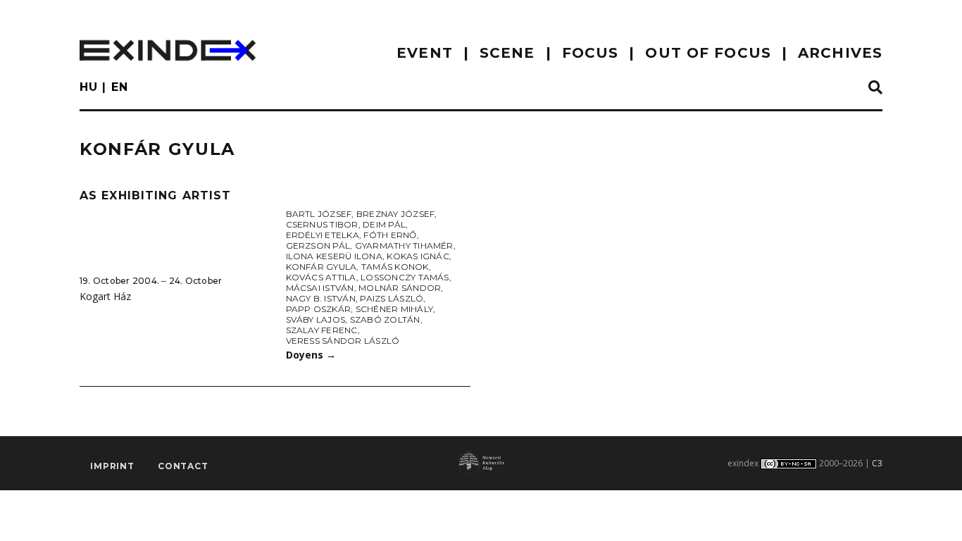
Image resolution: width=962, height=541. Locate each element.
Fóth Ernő (389, 235)
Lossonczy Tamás (405, 277)
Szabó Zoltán (385, 319)
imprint (112, 466)
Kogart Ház (105, 296)
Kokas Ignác (418, 256)
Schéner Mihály (394, 309)
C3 (877, 463)
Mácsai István (320, 287)
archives (840, 52)
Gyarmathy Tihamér (404, 245)
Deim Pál (384, 224)
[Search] (875, 88)
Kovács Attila (321, 277)
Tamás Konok (395, 266)
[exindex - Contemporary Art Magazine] (168, 50)
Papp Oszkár (318, 309)
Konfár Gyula (321, 266)
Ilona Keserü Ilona (334, 256)
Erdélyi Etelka (322, 235)
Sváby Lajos (316, 319)
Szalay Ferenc (322, 330)
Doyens (311, 354)
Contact (183, 466)
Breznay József (395, 214)
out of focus (707, 52)
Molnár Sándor (399, 287)
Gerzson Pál (318, 245)
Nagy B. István (321, 298)
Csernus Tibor (322, 224)
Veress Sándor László (343, 340)
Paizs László (391, 298)
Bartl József (319, 214)
